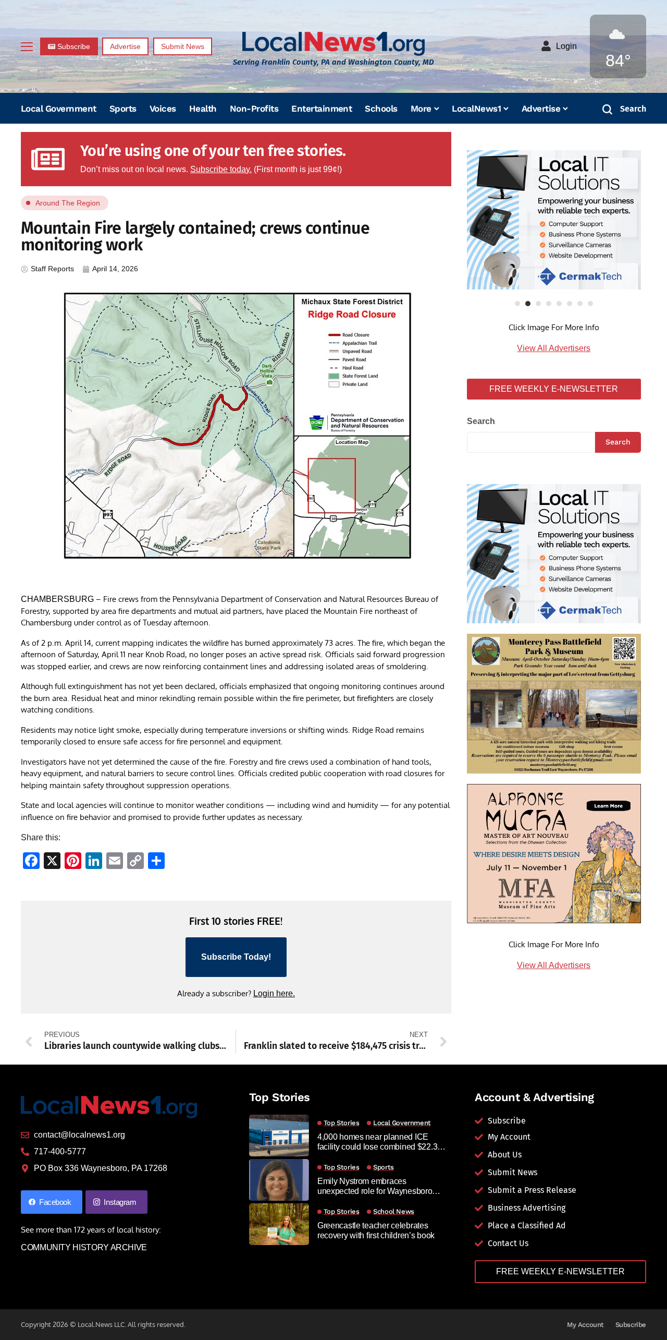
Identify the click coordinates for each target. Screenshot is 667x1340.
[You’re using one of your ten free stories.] (48, 159)
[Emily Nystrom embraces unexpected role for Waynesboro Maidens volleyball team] (279, 1180)
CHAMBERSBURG (57, 599)
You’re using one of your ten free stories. (213, 151)
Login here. (274, 993)
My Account (585, 1325)
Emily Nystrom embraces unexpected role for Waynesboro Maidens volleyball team (375, 1186)
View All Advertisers (553, 348)
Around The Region (67, 203)
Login (566, 46)
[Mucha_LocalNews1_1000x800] (554, 853)
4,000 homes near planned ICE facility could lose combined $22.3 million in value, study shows (377, 1142)
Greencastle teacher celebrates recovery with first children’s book (376, 1230)
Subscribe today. (221, 169)
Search (481, 421)
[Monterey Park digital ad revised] (554, 702)
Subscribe (631, 1325)
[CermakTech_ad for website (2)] (554, 219)
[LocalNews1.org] (333, 43)
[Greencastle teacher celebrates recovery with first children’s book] (279, 1224)
